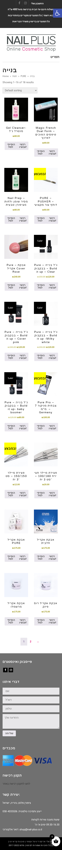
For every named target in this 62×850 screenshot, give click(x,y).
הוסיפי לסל (11, 146)
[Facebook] (5, 670)
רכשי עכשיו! (23, 146)
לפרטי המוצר (16, 109)
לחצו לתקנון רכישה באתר (16, 783)
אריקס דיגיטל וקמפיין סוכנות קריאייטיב (26, 842)
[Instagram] (11, 670)
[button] (57, 13)
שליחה (9, 733)
